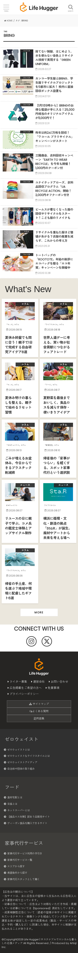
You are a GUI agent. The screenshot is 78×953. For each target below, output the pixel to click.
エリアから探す (16, 866)
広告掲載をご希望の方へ (26, 688)
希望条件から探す (17, 873)
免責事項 (53, 688)
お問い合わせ (59, 682)
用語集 (40, 718)
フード (12, 787)
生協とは (12, 804)
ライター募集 (18, 682)
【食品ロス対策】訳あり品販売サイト (28, 816)
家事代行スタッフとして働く (23, 879)
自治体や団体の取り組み (21, 768)
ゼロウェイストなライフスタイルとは (28, 756)
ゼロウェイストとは (18, 749)
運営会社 (39, 682)
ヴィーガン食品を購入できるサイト (27, 823)
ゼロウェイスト (21, 739)
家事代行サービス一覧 (19, 860)
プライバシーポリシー (24, 694)
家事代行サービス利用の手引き (24, 853)
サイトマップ (40, 704)
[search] (70, 4)
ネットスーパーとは (18, 810)
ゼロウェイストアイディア (22, 762)
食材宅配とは (14, 797)
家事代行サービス (24, 843)
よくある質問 (40, 711)
